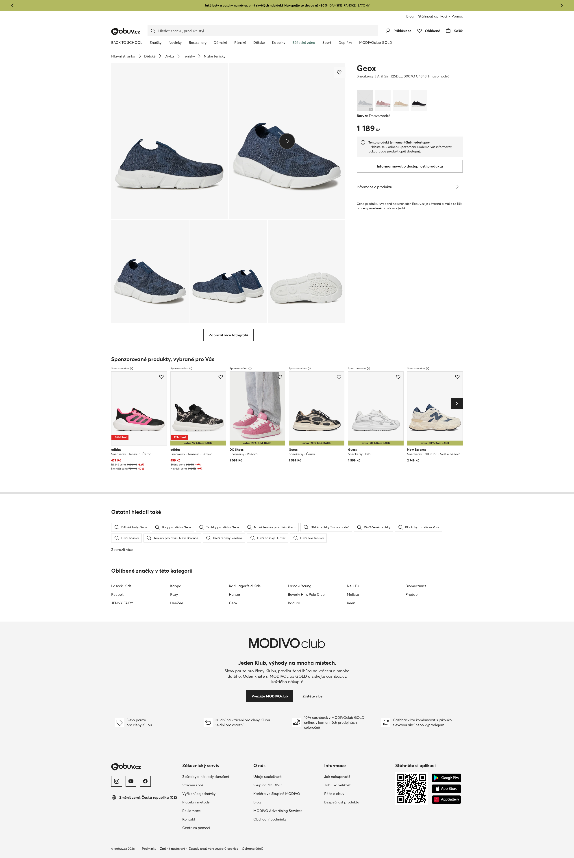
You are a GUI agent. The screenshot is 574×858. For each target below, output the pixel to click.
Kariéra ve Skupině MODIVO (287, 793)
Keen (351, 603)
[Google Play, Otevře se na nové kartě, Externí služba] (446, 778)
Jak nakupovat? (356, 776)
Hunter (234, 594)
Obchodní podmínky (287, 819)
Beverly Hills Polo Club (306, 594)
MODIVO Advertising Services (287, 810)
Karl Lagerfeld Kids (245, 586)
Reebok (117, 594)
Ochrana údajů (252, 849)
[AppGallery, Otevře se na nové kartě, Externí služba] (446, 799)
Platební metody (215, 802)
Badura (294, 603)
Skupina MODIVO (287, 785)
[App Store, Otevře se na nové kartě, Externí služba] (446, 788)
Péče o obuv (353, 793)
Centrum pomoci (215, 827)
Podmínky (149, 849)
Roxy (174, 594)
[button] (169, 141)
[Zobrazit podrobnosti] (457, 186)
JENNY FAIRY (122, 603)
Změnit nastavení (172, 849)
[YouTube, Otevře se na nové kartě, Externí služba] (131, 781)
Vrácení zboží (213, 785)
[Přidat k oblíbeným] (340, 72)
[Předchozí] (12, 5)
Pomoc (457, 16)
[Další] (561, 5)
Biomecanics (416, 586)
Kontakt (208, 819)
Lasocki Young (299, 586)
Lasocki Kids (121, 586)
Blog (412, 16)
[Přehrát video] (287, 141)
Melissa (353, 594)
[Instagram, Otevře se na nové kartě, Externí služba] (116, 781)
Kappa (175, 586)
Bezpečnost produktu (358, 802)
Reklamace (211, 810)
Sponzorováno (120, 368)
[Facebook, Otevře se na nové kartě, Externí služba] (145, 781)
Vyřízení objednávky (216, 793)
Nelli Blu (353, 586)
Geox (366, 68)
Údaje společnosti (287, 776)
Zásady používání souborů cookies (213, 849)
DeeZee (176, 603)
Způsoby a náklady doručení (216, 776)
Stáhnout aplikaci (435, 16)
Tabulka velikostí (357, 785)
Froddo (411, 594)
